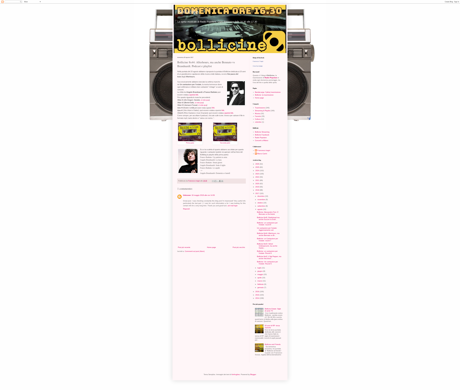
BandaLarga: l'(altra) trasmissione (268, 92)
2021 (257, 180)
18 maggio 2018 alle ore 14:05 (203, 195)
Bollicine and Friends (273, 344)
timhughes (236, 374)
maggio (260, 274)
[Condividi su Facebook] (220, 181)
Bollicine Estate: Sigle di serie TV (273, 310)
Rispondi (186, 209)
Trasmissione (260, 108)
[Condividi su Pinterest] (222, 181)
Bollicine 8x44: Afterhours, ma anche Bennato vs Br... (268, 234)
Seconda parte (225, 143)
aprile (259, 278)
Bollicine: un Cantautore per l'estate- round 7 (267, 240)
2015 (257, 295)
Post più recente (184, 247)
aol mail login (233, 206)
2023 (257, 174)
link (213, 108)
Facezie (258, 116)
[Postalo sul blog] (215, 181)
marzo (260, 281)
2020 (257, 184)
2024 (257, 170)
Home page (211, 247)
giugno (260, 271)
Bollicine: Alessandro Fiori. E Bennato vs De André (267, 213)
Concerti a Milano (261, 140)
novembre (261, 199)
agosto (260, 209)
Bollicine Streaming (262, 132)
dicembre (261, 196)
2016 (257, 291)
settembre (261, 206)
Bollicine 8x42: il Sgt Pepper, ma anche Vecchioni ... (269, 257)
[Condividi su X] (217, 181)
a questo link (193, 95)
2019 (257, 187)
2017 (257, 193)
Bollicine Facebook (262, 135)
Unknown (187, 195)
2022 (257, 177)
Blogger (253, 374)
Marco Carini (262, 154)
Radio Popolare (271, 78)
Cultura (257, 119)
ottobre (260, 203)
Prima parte (190, 143)
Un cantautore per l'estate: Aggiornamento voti (267, 229)
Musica (257, 113)
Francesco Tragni (258, 61)
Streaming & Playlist (262, 111)
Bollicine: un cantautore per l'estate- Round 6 (267, 252)
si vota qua (205, 100)
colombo (258, 122)
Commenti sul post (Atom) (195, 251)
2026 (257, 164)
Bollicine (187, 11)
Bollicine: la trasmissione (264, 95)
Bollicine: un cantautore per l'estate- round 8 (267, 224)
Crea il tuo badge (258, 66)
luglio (259, 268)
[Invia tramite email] (213, 181)
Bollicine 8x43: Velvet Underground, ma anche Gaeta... (267, 246)
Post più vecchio (239, 247)
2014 (257, 298)
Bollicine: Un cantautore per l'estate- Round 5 (267, 263)
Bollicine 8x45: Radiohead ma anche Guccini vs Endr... (268, 218)
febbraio (260, 284)
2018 (257, 190)
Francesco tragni (263, 150)
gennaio (260, 287)
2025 (257, 167)
